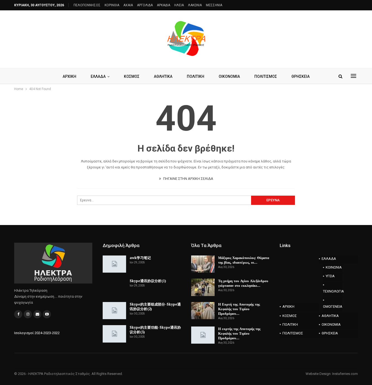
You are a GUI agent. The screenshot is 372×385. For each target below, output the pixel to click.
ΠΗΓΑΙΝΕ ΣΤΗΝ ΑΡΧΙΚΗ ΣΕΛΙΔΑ (187, 179)
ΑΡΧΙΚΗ (69, 76)
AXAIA (128, 5)
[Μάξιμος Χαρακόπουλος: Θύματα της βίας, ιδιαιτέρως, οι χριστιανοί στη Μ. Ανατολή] (203, 264)
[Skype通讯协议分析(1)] (114, 287)
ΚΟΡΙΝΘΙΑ (112, 5)
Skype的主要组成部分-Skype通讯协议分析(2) (155, 306)
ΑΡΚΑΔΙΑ (163, 5)
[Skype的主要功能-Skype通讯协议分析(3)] (114, 334)
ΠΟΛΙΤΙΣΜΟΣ (265, 76)
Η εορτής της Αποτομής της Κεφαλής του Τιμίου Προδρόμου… (239, 333)
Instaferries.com (345, 374)
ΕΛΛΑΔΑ (98, 76)
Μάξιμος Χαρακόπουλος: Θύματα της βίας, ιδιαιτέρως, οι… (243, 260)
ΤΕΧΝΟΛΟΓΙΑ (333, 291)
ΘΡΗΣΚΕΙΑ (300, 76)
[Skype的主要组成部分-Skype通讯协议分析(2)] (114, 310)
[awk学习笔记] (114, 264)
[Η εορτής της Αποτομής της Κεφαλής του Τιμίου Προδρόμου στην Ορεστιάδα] (203, 335)
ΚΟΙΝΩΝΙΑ (334, 267)
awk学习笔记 (140, 257)
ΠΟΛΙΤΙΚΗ (195, 76)
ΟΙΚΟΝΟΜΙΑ (229, 76)
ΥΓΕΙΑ (330, 276)
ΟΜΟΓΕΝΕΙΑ (332, 306)
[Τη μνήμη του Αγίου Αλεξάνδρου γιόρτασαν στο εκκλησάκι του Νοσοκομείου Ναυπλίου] (203, 287)
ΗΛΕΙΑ (179, 5)
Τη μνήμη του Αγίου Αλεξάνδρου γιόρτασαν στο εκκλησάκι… (243, 283)
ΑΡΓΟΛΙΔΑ (145, 5)
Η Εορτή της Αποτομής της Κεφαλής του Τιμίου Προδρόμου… (239, 309)
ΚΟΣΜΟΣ (131, 76)
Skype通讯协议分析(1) (148, 280)
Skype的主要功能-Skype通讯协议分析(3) (155, 329)
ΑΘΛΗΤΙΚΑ (163, 76)
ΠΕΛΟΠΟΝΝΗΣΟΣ (87, 5)
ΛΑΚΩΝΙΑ (195, 5)
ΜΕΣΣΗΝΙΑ (214, 5)
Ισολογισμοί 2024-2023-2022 (37, 333)
